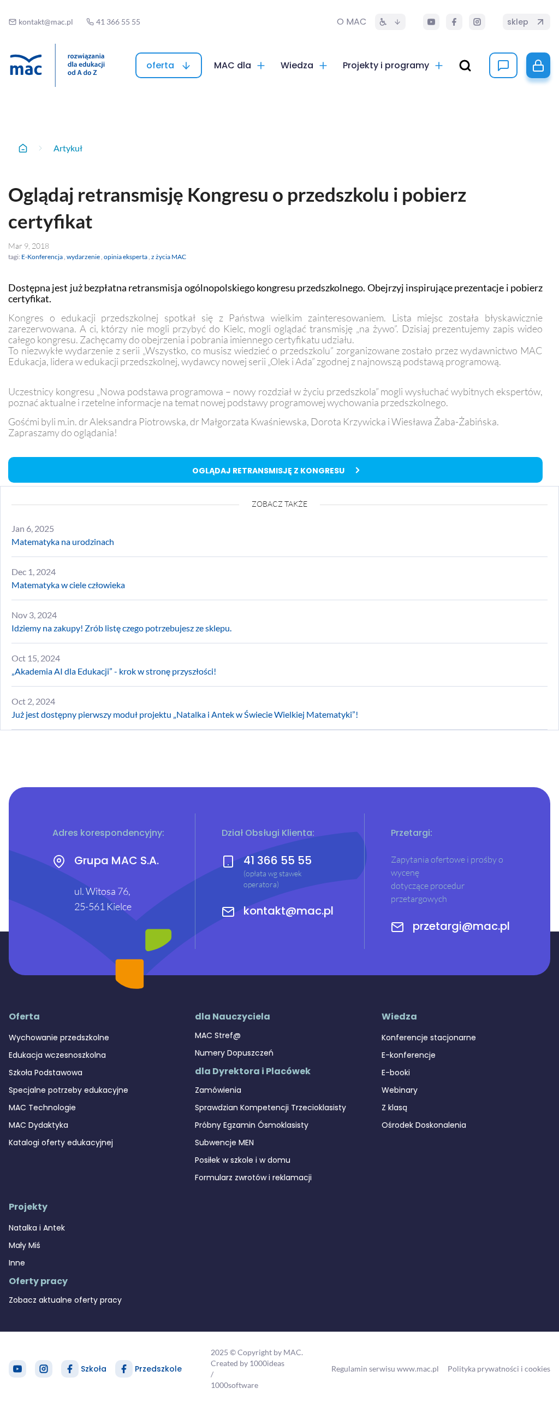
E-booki (396, 1072)
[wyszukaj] (465, 65)
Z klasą (394, 1107)
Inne (17, 1262)
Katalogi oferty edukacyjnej (61, 1142)
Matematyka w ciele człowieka (68, 584)
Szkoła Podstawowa (45, 1072)
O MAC (351, 21)
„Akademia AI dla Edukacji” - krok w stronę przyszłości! (113, 671)
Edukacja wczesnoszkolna (57, 1055)
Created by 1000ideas (247, 1363)
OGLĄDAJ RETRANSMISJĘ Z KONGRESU (268, 470)
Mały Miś (24, 1245)
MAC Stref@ (218, 1035)
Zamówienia (218, 1090)
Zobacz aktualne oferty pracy (65, 1299)
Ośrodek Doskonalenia (424, 1125)
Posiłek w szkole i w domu (242, 1160)
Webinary (400, 1090)
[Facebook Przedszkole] (124, 1369)
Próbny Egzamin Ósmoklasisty (251, 1125)
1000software (234, 1385)
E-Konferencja (42, 257)
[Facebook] (454, 22)
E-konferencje (409, 1055)
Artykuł (67, 148)
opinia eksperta (125, 257)
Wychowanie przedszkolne (59, 1037)
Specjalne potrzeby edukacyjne (68, 1090)
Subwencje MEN (224, 1142)
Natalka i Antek (37, 1227)
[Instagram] (477, 22)
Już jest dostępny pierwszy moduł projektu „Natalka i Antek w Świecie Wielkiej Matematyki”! (184, 714)
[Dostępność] (390, 22)
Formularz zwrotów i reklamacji (253, 1177)
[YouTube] (431, 22)
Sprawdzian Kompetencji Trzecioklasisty (270, 1107)
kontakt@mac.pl (288, 910)
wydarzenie (83, 257)
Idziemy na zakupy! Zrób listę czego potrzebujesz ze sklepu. (121, 628)
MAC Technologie (42, 1107)
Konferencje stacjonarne (429, 1037)
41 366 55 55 (277, 860)
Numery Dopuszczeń (234, 1052)
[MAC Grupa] (57, 65)
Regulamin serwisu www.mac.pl (385, 1368)
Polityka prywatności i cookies (499, 1368)
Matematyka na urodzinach (62, 541)
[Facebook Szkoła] (70, 1369)
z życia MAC (168, 257)
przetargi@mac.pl (461, 926)
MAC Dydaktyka (38, 1125)
